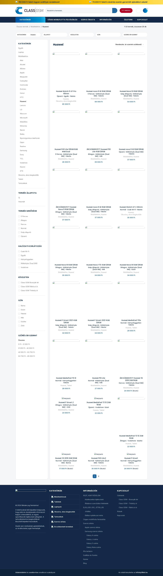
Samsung (23, 150)
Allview (22, 69)
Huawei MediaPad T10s (131, 322)
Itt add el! (126, 10)
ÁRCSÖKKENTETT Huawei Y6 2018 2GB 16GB (131, 381)
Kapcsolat (121, 515)
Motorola (23, 126)
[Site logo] (29, 10)
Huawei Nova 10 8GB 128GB (131, 93)
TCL (21, 159)
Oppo (22, 142)
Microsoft (23, 118)
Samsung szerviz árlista (94, 531)
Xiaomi (22, 167)
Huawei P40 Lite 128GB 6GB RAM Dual (66, 152)
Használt (21, 202)
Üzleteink (120, 495)
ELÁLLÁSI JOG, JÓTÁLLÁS (93, 507)
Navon (22, 130)
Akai (21, 60)
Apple (22, 73)
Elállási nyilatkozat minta (94, 515)
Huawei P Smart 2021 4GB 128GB (66, 323)
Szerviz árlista (88, 523)
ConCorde (24, 85)
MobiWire (23, 122)
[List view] (107, 44)
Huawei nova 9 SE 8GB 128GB (98, 93)
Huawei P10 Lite (98, 380)
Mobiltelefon (35, 27)
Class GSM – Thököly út (128, 503)
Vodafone (23, 163)
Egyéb (20, 48)
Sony (22, 155)
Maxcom (23, 114)
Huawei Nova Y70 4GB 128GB (98, 267)
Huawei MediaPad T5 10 (66, 380)
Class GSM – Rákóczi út (128, 507)
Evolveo (23, 89)
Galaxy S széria (92, 543)
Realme (23, 146)
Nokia (22, 134)
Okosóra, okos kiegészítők (28, 175)
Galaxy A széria (92, 535)
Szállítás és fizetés (90, 555)
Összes (21, 340)
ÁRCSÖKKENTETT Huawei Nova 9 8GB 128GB (66, 210)
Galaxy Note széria (93, 547)
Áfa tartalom (87, 551)
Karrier (85, 559)
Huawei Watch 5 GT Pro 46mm (66, 93)
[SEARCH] (114, 10)
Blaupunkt (23, 77)
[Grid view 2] (111, 44)
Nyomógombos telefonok (30, 138)
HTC (22, 97)
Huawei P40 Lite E (98, 460)
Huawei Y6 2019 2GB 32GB (66, 460)
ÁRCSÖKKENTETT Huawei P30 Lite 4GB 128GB (99, 152)
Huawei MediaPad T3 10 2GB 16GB (99, 404)
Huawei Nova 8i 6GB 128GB (66, 267)
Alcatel (22, 64)
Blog (85, 563)
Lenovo (23, 105)
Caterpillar (24, 81)
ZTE (21, 171)
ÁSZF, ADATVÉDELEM (91, 495)
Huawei (23, 101)
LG (21, 109)
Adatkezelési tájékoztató (94, 499)
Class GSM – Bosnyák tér (128, 499)
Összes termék (22, 27)
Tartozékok (22, 183)
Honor (22, 93)
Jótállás (88, 511)
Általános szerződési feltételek (96, 503)
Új (19, 198)
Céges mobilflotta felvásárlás (94, 519)
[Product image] (66, 70)
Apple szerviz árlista (92, 527)
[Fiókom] (138, 10)
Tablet (20, 179)
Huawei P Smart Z (66, 404)
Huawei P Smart (131, 460)
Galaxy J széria (92, 539)
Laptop (21, 52)
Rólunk (119, 511)
